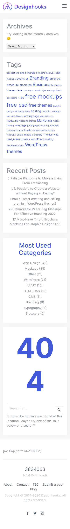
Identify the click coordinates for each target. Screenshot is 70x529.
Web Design (31, 263)
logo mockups (46, 116)
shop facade (25, 130)
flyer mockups (49, 90)
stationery (37, 135)
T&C (36, 484)
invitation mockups (51, 111)
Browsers (32, 313)
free (21, 97)
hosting (36, 111)
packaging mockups (37, 125)
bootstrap (23, 78)
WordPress (23, 139)
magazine (12, 120)
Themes (47, 134)
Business (41, 84)
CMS (32, 296)
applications (13, 73)
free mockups (43, 96)
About (8, 484)
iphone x (18, 116)
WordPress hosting (42, 139)
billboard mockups (45, 73)
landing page (31, 116)
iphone (10, 116)
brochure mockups (19, 85)
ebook (38, 90)
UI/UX (31, 285)
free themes (40, 105)
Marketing (44, 120)
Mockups (31, 268)
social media (24, 134)
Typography (32, 308)
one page (20, 125)
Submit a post (53, 484)
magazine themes (27, 121)
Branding (39, 78)
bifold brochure (27, 73)
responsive (12, 130)
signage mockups (40, 130)
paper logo (53, 125)
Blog (33, 489)
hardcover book (22, 111)
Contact (23, 484)
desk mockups (25, 90)
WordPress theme (15, 145)
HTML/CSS (32, 291)
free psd (17, 105)
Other (32, 274)
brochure (55, 78)
